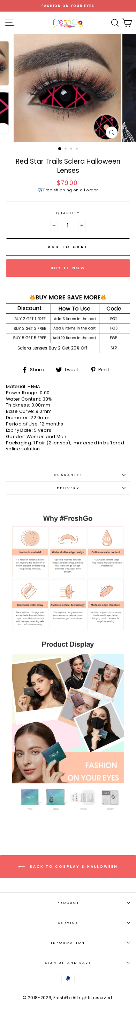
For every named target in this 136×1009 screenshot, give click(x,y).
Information (68, 942)
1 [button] (60, 149)
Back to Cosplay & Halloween (73, 866)
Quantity (68, 213)
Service (68, 922)
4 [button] (77, 149)
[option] (68, 6)
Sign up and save (68, 962)
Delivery (68, 488)
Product (68, 902)
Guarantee (68, 474)
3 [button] (72, 149)
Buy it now (68, 268)
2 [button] (66, 149)
